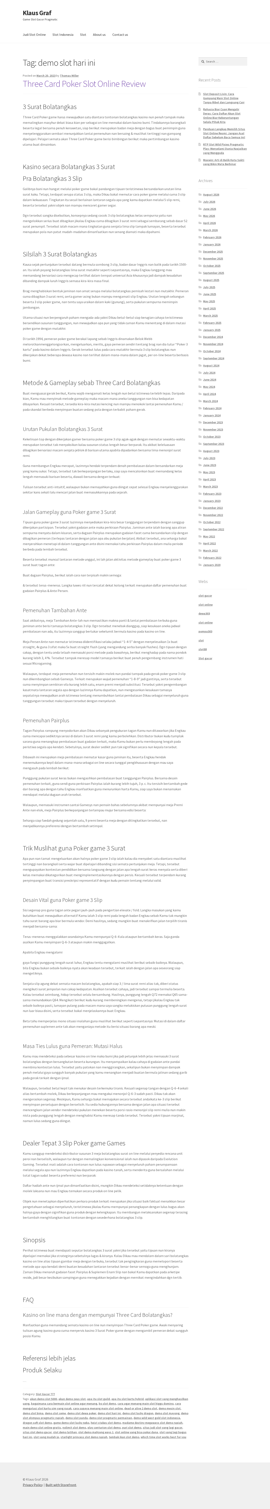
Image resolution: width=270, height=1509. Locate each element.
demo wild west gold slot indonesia (157, 1418)
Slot (83, 34)
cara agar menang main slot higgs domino (145, 1403)
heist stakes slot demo (106, 1423)
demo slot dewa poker (81, 1413)
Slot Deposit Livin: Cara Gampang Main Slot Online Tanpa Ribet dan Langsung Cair (223, 98)
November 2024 (213, 344)
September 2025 (213, 273)
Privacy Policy (33, 1485)
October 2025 (211, 266)
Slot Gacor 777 (45, 1394)
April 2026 (209, 223)
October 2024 (211, 351)
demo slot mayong (167, 1413)
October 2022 (211, 522)
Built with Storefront (61, 1485)
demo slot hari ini (109, 1413)
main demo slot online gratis (42, 1427)
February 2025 (212, 323)
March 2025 (210, 315)
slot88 (202, 649)
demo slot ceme (55, 1413)
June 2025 (209, 294)
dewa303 (204, 613)
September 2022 (213, 529)
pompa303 (205, 631)
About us (99, 34)
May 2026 (209, 216)
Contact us (120, 34)
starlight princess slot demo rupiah (84, 1437)
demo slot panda (76, 1418)
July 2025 (209, 287)
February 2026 (212, 237)
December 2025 (213, 251)
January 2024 (211, 415)
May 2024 (209, 387)
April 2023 (209, 479)
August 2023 (211, 451)
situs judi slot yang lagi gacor (162, 1427)
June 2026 (209, 209)
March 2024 (210, 401)
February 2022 (212, 558)
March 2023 (210, 486)
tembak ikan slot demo (124, 1437)
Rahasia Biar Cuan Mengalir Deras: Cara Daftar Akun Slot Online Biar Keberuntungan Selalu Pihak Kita (221, 115)
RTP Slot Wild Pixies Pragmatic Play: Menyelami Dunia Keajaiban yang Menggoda (225, 149)
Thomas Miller (69, 75)
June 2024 (209, 379)
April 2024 (209, 394)
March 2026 (210, 230)
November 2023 (213, 429)
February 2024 (212, 408)
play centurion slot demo (104, 1427)
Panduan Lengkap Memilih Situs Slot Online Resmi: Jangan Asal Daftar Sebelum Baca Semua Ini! (224, 133)
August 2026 (211, 194)
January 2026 (211, 244)
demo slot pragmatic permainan (110, 1418)
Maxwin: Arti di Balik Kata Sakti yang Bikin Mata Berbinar (223, 162)
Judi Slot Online (34, 34)
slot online (205, 605)
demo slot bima (33, 1413)
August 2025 (211, 280)
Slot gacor (205, 658)
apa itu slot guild (98, 1399)
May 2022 (209, 536)
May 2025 (209, 301)
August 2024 (211, 365)
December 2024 (213, 337)
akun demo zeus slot (72, 1399)
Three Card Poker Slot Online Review (84, 83)
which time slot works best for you (163, 1437)
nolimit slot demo (74, 1427)
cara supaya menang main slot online (98, 1408)
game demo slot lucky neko (71, 1423)
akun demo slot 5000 (43, 1399)
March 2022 (210, 550)
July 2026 (209, 202)
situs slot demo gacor (37, 1432)
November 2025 (213, 258)
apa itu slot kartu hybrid (127, 1399)
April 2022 (209, 543)
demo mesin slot (170, 1408)
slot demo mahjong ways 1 (95, 1432)
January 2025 (211, 330)
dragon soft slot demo (37, 1423)
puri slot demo (131, 1427)
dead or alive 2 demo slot (140, 1408)
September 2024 (213, 358)
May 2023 (209, 472)
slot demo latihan (65, 1432)
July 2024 (209, 373)
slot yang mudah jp (46, 1437)
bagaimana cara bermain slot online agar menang (64, 1403)
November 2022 (213, 515)
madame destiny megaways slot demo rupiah (152, 1423)
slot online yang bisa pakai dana (136, 1432)
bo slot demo (107, 1403)
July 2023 (209, 458)
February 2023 (212, 494)
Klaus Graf (37, 13)
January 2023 (211, 501)
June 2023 (209, 465)
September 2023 (213, 444)
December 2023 (213, 422)
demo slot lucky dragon (137, 1413)
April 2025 (209, 308)
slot (201, 640)
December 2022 (213, 508)
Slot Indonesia (63, 34)
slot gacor (205, 595)
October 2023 (211, 437)
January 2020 (211, 565)
